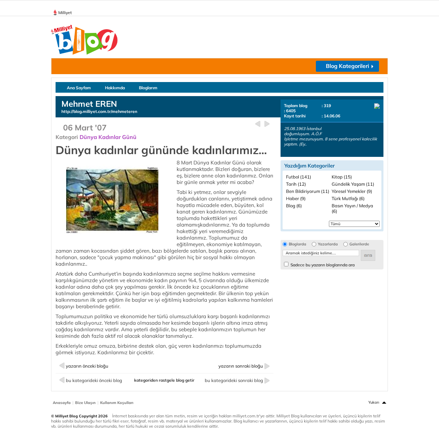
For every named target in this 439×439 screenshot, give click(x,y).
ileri (267, 124)
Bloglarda (297, 244)
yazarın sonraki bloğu (240, 366)
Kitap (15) (342, 177)
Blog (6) (294, 205)
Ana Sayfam (79, 87)
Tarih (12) (296, 184)
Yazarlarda (328, 244)
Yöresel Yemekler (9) (352, 191)
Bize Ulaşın (85, 402)
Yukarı (373, 402)
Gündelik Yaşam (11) (353, 184)
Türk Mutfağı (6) (348, 198)
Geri (258, 124)
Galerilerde (359, 244)
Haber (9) (296, 198)
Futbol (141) (298, 177)
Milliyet (65, 12)
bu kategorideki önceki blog (94, 380)
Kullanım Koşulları (116, 402)
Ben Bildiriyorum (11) (307, 191)
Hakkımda (115, 87)
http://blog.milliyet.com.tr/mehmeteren (99, 111)
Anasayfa (62, 402)
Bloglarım (148, 87)
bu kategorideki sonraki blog (234, 380)
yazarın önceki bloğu (87, 366)
